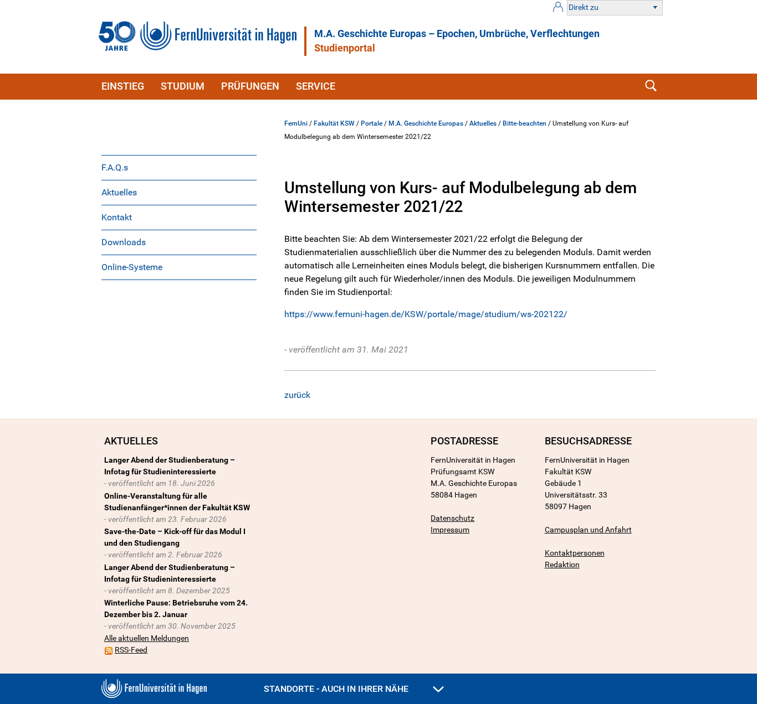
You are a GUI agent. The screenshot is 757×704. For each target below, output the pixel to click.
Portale (371, 123)
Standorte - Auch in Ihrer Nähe (337, 689)
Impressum (450, 529)
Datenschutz (452, 518)
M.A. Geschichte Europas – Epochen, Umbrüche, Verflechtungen (457, 33)
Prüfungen (250, 86)
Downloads (123, 242)
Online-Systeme (131, 267)
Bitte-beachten (524, 123)
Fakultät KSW (334, 123)
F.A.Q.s (114, 167)
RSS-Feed (131, 649)
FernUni (296, 123)
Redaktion (562, 564)
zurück (297, 395)
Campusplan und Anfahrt (588, 529)
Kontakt (116, 217)
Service (315, 86)
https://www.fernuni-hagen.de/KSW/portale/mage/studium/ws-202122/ (425, 314)
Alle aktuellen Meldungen (146, 638)
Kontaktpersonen (575, 552)
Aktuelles (119, 192)
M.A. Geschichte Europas (425, 123)
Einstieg (122, 86)
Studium (182, 86)
